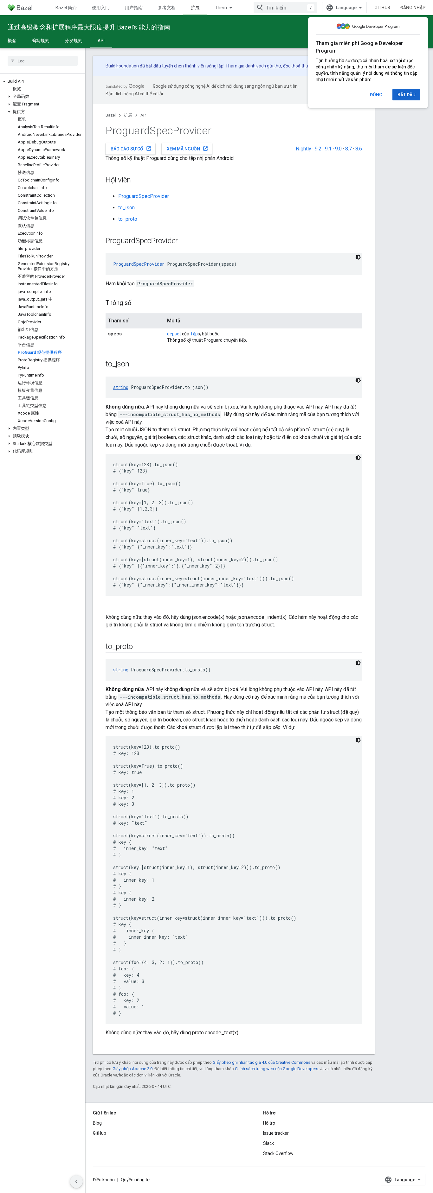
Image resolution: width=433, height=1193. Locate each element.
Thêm (221, 7)
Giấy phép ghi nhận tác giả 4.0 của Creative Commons (261, 1062)
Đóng (376, 94)
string (120, 387)
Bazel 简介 (66, 7)
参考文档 (167, 7)
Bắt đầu (406, 94)
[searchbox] (43, 61)
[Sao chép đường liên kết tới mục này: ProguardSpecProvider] (184, 241)
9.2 (318, 149)
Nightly (303, 149)
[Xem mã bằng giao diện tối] (358, 257)
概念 (12, 40)
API (101, 40)
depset (174, 333)
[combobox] (285, 7)
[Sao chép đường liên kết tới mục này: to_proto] (139, 647)
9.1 (328, 149)
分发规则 (73, 40)
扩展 (195, 7)
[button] (42, 81)
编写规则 (40, 40)
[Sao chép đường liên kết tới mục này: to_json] (135, 364)
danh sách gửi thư (263, 65)
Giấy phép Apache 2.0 (132, 1068)
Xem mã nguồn (187, 148)
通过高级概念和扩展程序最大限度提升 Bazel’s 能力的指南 (89, 27)
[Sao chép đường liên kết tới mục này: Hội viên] (137, 180)
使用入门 (101, 7)
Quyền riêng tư (135, 1179)
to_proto (127, 219)
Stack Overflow (278, 1153)
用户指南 (134, 7)
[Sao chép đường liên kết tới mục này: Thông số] (137, 303)
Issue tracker (276, 1133)
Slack (268, 1143)
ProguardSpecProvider (143, 196)
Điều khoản (104, 1179)
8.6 (358, 149)
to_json (126, 208)
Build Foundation (122, 65)
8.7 (348, 149)
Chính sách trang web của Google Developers (276, 1068)
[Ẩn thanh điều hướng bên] (76, 1181)
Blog (97, 1123)
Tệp (194, 333)
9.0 (338, 149)
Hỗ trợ (269, 1123)
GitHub (382, 7)
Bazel (111, 115)
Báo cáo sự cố (131, 148)
